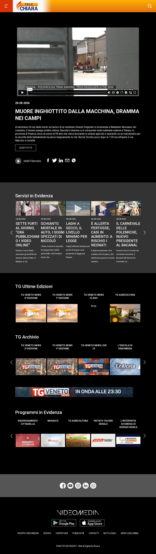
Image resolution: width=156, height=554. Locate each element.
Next (144, 233)
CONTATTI (94, 533)
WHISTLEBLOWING (129, 533)
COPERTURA (62, 533)
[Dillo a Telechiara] (93, 485)
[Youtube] (70, 485)
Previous (11, 233)
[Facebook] (63, 485)
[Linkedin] (85, 485)
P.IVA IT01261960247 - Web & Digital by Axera (78, 546)
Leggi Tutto (25, 148)
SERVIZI (47, 533)
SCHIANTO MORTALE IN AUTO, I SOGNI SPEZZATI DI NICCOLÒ (52, 232)
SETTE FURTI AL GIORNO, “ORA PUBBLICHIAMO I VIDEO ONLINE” (27, 234)
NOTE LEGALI (109, 533)
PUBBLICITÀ (78, 533)
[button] (149, 6)
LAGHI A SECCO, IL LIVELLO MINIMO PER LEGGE (76, 232)
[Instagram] (78, 485)
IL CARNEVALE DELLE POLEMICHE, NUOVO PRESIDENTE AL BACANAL (128, 234)
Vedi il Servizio (32, 161)
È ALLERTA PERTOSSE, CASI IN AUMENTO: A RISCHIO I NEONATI (101, 234)
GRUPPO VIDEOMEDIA (28, 533)
